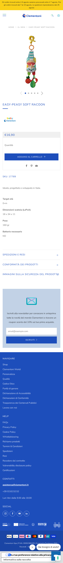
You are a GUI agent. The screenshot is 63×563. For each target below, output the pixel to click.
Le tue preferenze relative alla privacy (31, 555)
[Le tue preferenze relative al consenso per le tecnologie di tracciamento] (58, 558)
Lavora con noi (10, 407)
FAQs (5, 422)
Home (11, 27)
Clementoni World (12, 369)
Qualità (6, 378)
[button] (25, 93)
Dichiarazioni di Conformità (16, 398)
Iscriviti (30, 340)
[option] (31, 60)
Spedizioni (8, 451)
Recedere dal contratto (14, 460)
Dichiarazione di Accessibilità (17, 393)
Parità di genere (10, 388)
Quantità (9, 145)
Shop (5, 364)
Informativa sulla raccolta (17, 559)
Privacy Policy (9, 427)
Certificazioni (9, 470)
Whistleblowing (10, 436)
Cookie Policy (9, 431)
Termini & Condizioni (12, 446)
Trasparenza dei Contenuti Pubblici (19, 402)
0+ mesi (22, 27)
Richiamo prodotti (11, 441)
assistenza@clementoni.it (16, 484)
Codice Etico (8, 383)
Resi (5, 455)
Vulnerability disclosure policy (17, 465)
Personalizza (9, 374)
